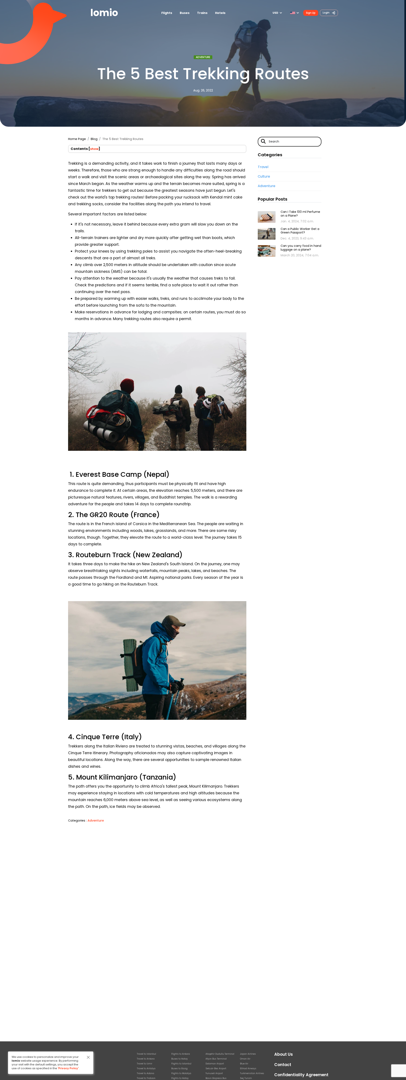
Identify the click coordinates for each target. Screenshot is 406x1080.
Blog (94, 139)
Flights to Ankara (180, 1054)
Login (326, 12)
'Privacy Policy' (68, 1068)
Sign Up (310, 13)
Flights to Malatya (181, 1073)
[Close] (88, 1057)
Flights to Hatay (180, 1078)
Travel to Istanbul (146, 1054)
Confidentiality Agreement (301, 1075)
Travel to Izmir (144, 1063)
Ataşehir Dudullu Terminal (220, 1054)
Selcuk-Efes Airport (216, 1068)
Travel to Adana (145, 1073)
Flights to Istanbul (181, 1063)
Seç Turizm (246, 1078)
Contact (282, 1065)
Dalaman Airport (215, 1063)
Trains (202, 13)
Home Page (77, 139)
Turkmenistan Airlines (252, 1073)
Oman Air (245, 1058)
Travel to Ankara (146, 1058)
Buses (184, 13)
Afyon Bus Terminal (216, 1058)
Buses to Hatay (179, 1058)
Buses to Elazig (179, 1068)
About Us (283, 1054)
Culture (264, 176)
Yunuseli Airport (214, 1073)
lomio (104, 12)
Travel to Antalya (146, 1068)
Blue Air (244, 1063)
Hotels (220, 13)
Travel (263, 166)
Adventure (203, 57)
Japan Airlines (248, 1054)
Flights (166, 13)
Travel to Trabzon (146, 1078)
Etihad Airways (248, 1068)
